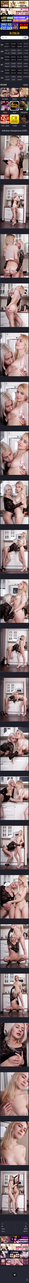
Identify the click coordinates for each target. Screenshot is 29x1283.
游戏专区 (26, 43)
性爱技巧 (26, 73)
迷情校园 (7, 73)
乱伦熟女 (19, 59)
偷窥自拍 (7, 63)
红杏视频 (7, 79)
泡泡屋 (13, 79)
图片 (2, 65)
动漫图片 (26, 63)
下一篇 (25, 1227)
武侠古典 (26, 70)
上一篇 (4, 1227)
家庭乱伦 (13, 70)
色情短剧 (19, 79)
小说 (2, 71)
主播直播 (19, 53)
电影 (2, 58)
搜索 (25, 37)
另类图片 (26, 66)
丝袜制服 (13, 53)
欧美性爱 (26, 57)
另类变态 (26, 59)
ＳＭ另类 (26, 53)
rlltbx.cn (14, 33)
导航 (2, 78)
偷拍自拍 (13, 57)
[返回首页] (27, 1279)
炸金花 (13, 46)
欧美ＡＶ (19, 50)
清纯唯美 (13, 66)
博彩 (2, 45)
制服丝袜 (7, 59)
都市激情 (7, 70)
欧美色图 (19, 63)
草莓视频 (19, 77)
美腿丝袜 (7, 66)
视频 (2, 51)
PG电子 (7, 43)
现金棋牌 (19, 46)
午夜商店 (13, 77)
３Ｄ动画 (26, 50)
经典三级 (13, 59)
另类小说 (13, 73)
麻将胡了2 (7, 46)
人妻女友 (19, 70)
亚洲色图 (13, 63)
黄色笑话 (19, 73)
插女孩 (7, 77)
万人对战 (19, 43)
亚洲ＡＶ (7, 50)
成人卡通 (19, 57)
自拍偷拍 (13, 50)
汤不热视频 (26, 77)
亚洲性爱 (7, 57)
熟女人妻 (7, 53)
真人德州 (13, 43)
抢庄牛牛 (26, 46)
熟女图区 (19, 66)
